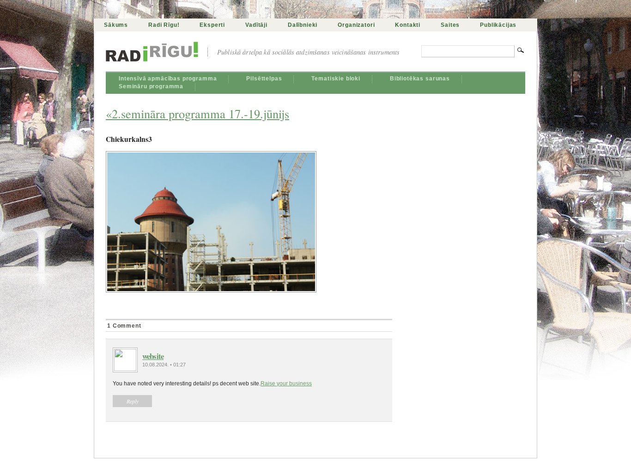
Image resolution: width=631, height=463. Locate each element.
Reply (133, 401)
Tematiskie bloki (335, 78)
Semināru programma (151, 86)
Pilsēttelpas (264, 78)
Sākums (116, 25)
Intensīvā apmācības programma (168, 78)
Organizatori (356, 25)
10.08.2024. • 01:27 (164, 364)
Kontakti (407, 25)
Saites (450, 25)
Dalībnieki (302, 25)
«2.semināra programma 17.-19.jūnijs (197, 113)
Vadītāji (256, 25)
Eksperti (212, 25)
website (153, 356)
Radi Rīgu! (163, 25)
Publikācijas (498, 25)
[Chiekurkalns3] (249, 221)
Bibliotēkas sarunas (420, 78)
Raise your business (286, 383)
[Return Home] (152, 56)
